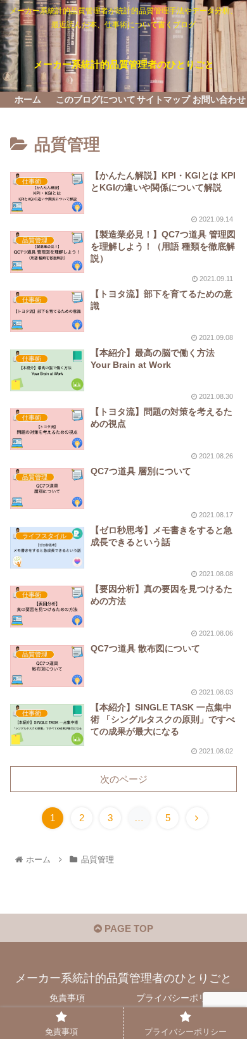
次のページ (124, 779)
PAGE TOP (127, 928)
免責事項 (67, 998)
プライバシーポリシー (180, 998)
